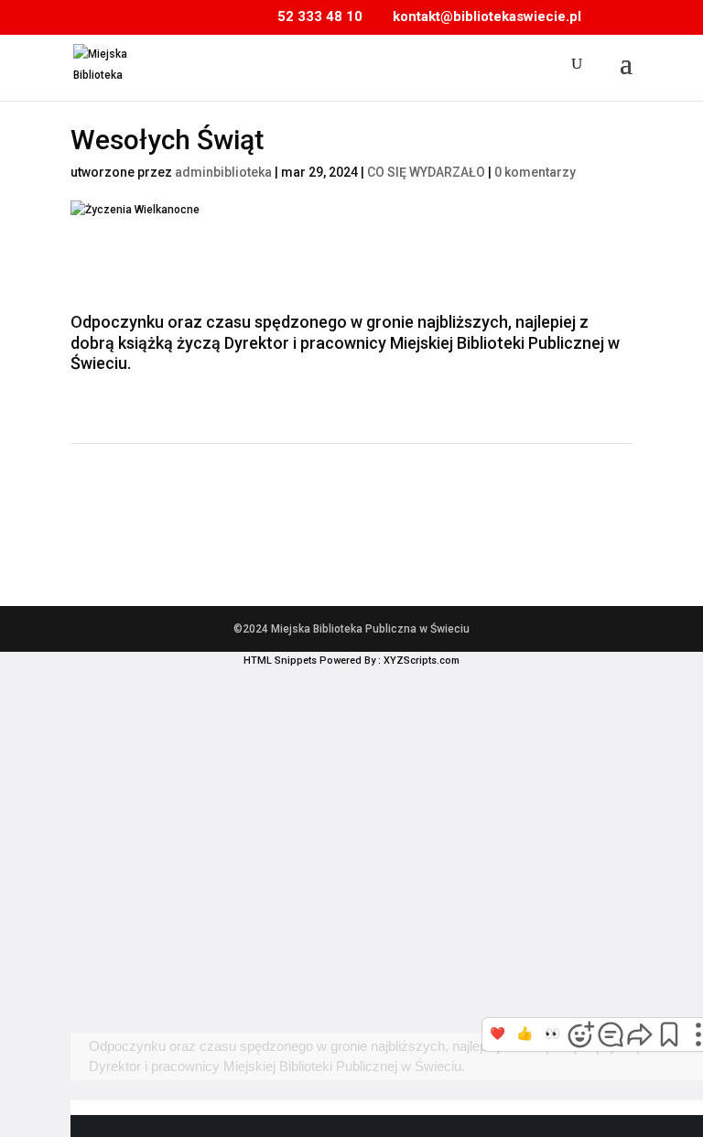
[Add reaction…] (581, 1034)
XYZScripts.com (422, 660)
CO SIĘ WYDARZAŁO (426, 172)
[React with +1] (525, 1034)
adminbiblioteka (223, 172)
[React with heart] (498, 1034)
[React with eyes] (553, 1034)
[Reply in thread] (610, 1034)
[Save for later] (669, 1034)
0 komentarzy (535, 172)
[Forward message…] (639, 1034)
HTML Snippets (280, 660)
